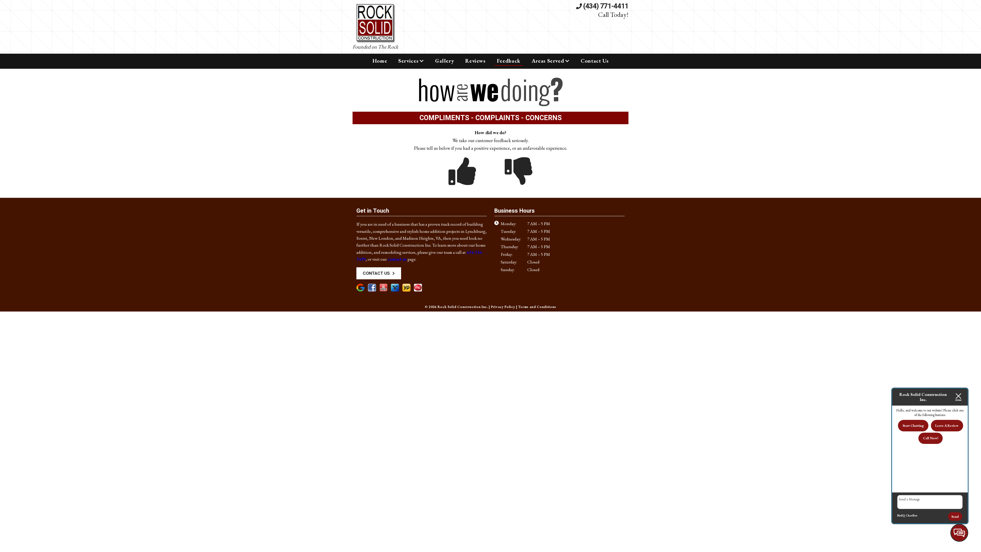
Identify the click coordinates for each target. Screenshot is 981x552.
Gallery (444, 60)
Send (955, 516)
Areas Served (548, 60)
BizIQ (901, 515)
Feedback (508, 60)
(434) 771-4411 (604, 6)
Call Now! (930, 438)
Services (408, 60)
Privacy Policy (503, 306)
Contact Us (595, 60)
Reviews (475, 60)
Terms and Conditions (537, 306)
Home (379, 60)
